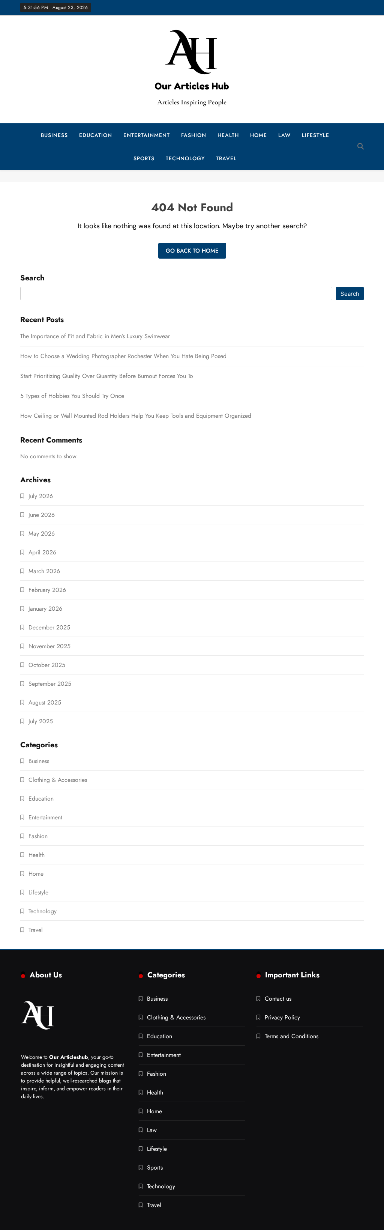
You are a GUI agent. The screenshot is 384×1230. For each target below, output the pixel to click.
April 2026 (42, 552)
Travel (226, 158)
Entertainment (146, 135)
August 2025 (44, 702)
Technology (185, 158)
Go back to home (192, 251)
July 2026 (40, 496)
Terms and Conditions (291, 1036)
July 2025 (40, 721)
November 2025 (49, 646)
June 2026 (41, 514)
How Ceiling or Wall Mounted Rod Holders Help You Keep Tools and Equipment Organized (135, 415)
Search (32, 278)
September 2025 (49, 683)
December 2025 (49, 627)
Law (284, 135)
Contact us (278, 998)
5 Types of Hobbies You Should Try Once (72, 395)
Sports (144, 158)
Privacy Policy (282, 1017)
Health (228, 135)
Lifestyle (315, 135)
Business (54, 135)
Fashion (193, 135)
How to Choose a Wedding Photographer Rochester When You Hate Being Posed (123, 356)
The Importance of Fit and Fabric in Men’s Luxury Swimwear (95, 336)
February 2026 (47, 590)
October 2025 (46, 665)
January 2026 (45, 608)
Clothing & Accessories (57, 779)
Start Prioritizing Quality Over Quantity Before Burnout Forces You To (106, 376)
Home (258, 135)
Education (95, 135)
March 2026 (44, 571)
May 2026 (41, 533)
